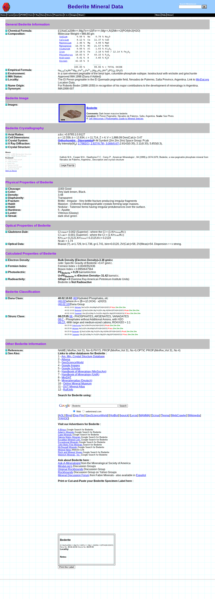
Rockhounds (65, 472)
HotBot (114, 415)
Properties (58, 15)
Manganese (65, 46)
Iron (62, 52)
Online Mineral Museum (77, 383)
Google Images (71, 365)
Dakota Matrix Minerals (69, 437)
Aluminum (64, 49)
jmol (17, 15)
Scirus (155, 415)
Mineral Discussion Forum (73, 475)
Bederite (92, 108)
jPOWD (23, 15)
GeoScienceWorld (72, 362)
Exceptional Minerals (68, 442)
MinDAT (66, 377)
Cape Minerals (65, 434)
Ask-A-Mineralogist (69, 463)
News (158, 15)
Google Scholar (71, 368)
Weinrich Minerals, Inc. (69, 455)
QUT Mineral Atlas (74, 386)
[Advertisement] (134, 508)
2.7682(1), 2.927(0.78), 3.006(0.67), (99, 143)
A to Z (66, 15)
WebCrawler (178, 415)
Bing (69, 415)
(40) (75, 298)
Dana (42, 15)
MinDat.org (202, 79)
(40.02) (62, 301)
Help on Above (11, 171)
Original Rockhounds (70, 469)
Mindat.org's (65, 466)
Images (74, 15)
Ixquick (124, 415)
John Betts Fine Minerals (70, 444)
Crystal (10, 15)
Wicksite (78, 307)
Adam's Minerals (66, 432)
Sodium (63, 37)
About (170, 15)
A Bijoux (62, 429)
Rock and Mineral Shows (70, 452)
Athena (65, 359)
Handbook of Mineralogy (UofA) (80, 374)
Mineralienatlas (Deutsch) (77, 380)
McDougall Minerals (68, 447)
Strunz (49, 15)
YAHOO (63, 418)
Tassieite (78, 313)
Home (3, 15)
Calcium (64, 40)
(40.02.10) (64, 304)
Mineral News (65, 449)
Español (141, 475)
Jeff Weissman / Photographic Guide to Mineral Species (116, 118)
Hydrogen (64, 58)
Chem (30, 15)
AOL (61, 415)
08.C (61, 319)
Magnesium (65, 43)
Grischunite (76, 325)
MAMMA (144, 415)
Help (164, 15)
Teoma (165, 415)
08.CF (62, 322)
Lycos (134, 415)
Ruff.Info (68, 389)
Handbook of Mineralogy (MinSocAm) (84, 371)
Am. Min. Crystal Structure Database (83, 356)
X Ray (36, 15)
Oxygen (63, 61)
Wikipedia (194, 415)
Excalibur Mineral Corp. (69, 439)
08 (71, 316)
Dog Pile (79, 415)
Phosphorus (66, 55)
